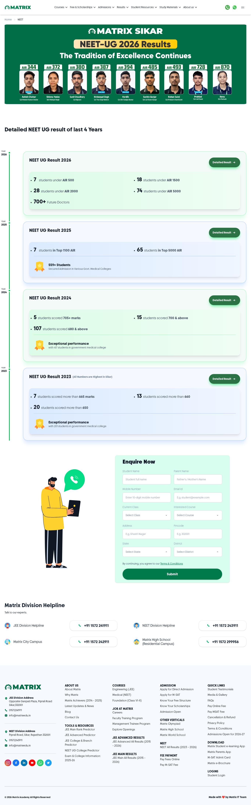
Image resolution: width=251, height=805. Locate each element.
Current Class (130, 507)
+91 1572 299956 (225, 641)
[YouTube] (32, 762)
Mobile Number (132, 489)
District (178, 543)
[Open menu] (242, 7)
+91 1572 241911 (96, 625)
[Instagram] (8, 762)
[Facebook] (16, 762)
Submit (172, 574)
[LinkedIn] (24, 762)
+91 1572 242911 (96, 641)
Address (127, 525)
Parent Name (181, 471)
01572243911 (15, 740)
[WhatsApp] (235, 7)
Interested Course (185, 507)
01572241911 (15, 710)
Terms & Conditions (171, 563)
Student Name (131, 471)
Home (8, 19)
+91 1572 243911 (225, 625)
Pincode (179, 525)
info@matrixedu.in (20, 715)
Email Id (178, 489)
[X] (48, 762)
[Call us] (227, 7)
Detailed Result (222, 162)
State (126, 543)
